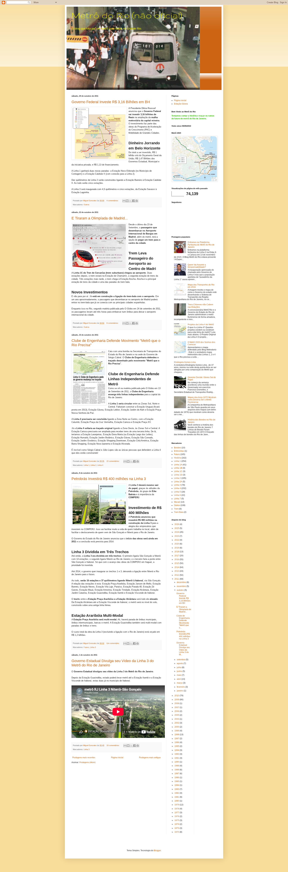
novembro (181, 586)
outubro (180, 590)
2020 (177, 544)
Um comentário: (113, 643)
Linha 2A (178, 481)
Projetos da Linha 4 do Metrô (201, 324)
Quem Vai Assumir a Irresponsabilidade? (197, 266)
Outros (86, 205)
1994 (177, 750)
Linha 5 (177, 492)
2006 (177, 711)
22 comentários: (113, 461)
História (177, 458)
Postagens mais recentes (83, 757)
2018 (177, 551)
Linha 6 (177, 495)
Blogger (157, 850)
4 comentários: (112, 201)
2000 (177, 727)
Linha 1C (178, 471)
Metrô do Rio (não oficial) (127, 15)
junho (179, 671)
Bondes (177, 447)
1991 (177, 758)
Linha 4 (100, 465)
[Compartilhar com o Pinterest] (136, 200)
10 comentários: (113, 745)
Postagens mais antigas (150, 757)
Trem (176, 509)
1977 (177, 812)
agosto (180, 663)
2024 (177, 532)
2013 (177, 571)
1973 (177, 828)
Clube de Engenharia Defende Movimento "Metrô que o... (183, 622)
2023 (177, 536)
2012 (177, 575)
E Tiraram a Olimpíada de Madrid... (100, 218)
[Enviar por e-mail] (124, 200)
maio (179, 675)
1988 (177, 770)
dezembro (181, 582)
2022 (177, 540)
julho (179, 667)
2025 (177, 528)
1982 (177, 793)
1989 (177, 766)
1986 (177, 777)
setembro (181, 659)
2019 (177, 548)
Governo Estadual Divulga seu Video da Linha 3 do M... (183, 649)
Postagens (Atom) (87, 762)
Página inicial (117, 757)
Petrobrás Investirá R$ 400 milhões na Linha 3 (109, 479)
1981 (177, 797)
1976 (177, 816)
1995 (177, 746)
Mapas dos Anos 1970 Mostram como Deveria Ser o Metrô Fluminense (202, 399)
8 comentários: (112, 323)
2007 (177, 707)
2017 (177, 555)
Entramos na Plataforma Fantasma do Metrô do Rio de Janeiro (201, 244)
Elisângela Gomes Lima (185, 362)
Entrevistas (179, 451)
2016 (177, 559)
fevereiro (181, 687)
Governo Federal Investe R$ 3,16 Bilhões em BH (111, 102)
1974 (177, 824)
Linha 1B (178, 468)
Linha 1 (87, 465)
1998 (177, 734)
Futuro (86, 647)
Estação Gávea (181, 104)
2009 (177, 699)
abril (179, 679)
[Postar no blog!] (127, 200)
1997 (177, 738)
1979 (177, 805)
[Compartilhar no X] (130, 200)
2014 (177, 567)
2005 (177, 715)
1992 (177, 754)
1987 (177, 773)
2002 (177, 723)
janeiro (180, 691)
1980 (177, 801)
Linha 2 (93, 465)
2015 (177, 563)
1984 (177, 785)
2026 (177, 524)
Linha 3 (93, 647)
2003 (177, 719)
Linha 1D (178, 475)
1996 (177, 742)
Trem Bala (178, 512)
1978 (177, 809)
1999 (177, 731)
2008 (177, 703)
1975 (177, 820)
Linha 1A (178, 464)
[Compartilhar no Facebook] (133, 200)
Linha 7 (177, 498)
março (180, 683)
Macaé (177, 502)
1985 (177, 781)
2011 (177, 579)
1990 (177, 762)
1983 (177, 789)
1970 (177, 832)
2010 (177, 695)
